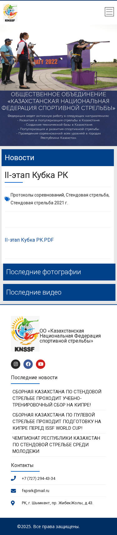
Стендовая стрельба (87, 194)
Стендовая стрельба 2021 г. (39, 202)
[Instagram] (15, 364)
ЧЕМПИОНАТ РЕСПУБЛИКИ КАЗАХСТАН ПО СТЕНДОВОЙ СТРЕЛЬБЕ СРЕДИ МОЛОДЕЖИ (56, 444)
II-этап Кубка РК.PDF (29, 240)
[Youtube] (40, 364)
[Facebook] (28, 364)
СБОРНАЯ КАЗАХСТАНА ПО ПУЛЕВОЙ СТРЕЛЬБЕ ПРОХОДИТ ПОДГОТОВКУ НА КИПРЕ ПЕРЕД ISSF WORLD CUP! (56, 421)
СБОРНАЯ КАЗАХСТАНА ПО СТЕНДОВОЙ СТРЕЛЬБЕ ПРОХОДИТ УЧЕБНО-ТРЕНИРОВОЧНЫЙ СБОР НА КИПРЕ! (56, 398)
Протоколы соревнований (37, 194)
